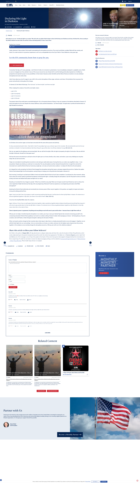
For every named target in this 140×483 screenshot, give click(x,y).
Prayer (20, 5)
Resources (34, 5)
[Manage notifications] (137, 480)
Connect (45, 5)
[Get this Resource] (75, 358)
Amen (11, 299)
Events (39, 5)
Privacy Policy (87, 481)
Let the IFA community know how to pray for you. (29, 58)
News (16, 5)
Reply (17, 299)
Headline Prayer (9, 30)
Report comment (22, 299)
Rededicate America (60, 5)
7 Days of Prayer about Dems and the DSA (107, 60)
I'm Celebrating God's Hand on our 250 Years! (108, 54)
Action (24, 5)
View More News (41, 391)
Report (30, 299)
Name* (10, 275)
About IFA (51, 5)
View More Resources (52, 391)
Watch (29, 5)
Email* (10, 279)
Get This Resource (67, 374)
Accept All (104, 481)
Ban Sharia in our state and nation (105, 51)
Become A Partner (103, 273)
